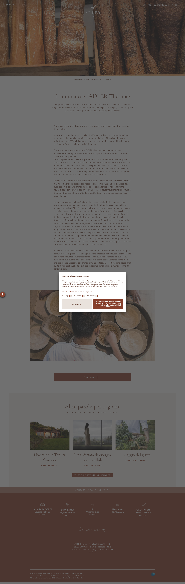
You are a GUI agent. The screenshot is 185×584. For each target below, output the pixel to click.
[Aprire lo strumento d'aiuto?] (2, 294)
